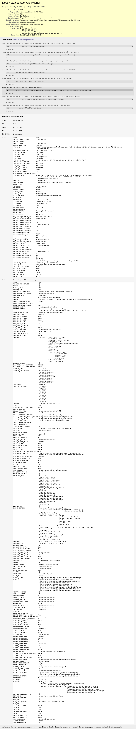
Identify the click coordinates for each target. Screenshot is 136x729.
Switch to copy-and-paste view (23, 39)
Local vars (11, 49)
